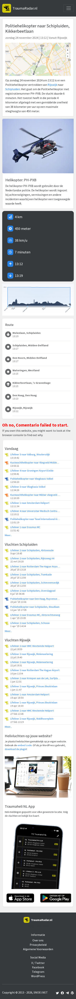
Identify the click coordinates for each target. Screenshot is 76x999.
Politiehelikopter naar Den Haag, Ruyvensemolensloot (35, 598)
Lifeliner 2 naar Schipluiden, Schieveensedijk (34, 582)
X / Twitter (38, 963)
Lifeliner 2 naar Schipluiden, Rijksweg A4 (32, 558)
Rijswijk (52, 84)
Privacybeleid (38, 944)
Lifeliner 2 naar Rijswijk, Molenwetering (31, 654)
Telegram (38, 971)
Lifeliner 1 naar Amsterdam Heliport (29, 503)
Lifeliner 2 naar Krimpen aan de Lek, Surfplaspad (35, 678)
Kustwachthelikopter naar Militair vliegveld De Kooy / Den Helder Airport (35, 494)
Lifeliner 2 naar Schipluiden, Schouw (30, 623)
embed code (25, 745)
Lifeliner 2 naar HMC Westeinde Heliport (32, 646)
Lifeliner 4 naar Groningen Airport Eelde (31, 470)
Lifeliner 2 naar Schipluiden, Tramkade (31, 574)
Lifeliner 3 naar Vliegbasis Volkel (27, 486)
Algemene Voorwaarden (38, 949)
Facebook (38, 967)
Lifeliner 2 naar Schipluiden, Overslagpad (32, 590)
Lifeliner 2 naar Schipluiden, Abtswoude (32, 550)
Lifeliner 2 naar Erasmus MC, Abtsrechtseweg (35, 615)
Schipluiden (12, 89)
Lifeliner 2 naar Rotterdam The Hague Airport (34, 670)
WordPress (38, 976)
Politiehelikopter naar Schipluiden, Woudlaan (34, 606)
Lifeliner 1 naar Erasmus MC (25, 527)
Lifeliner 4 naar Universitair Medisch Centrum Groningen (35, 511)
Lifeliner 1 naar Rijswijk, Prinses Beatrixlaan (33, 702)
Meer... (8, 535)
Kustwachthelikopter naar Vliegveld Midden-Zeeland (35, 462)
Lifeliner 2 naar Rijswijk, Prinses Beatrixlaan (33, 686)
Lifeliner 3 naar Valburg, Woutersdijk (30, 454)
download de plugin (15, 749)
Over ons (38, 940)
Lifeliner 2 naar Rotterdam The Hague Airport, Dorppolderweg (35, 566)
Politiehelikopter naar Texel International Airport (35, 519)
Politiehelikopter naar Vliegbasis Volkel (31, 478)
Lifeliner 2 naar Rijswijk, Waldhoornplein (31, 718)
